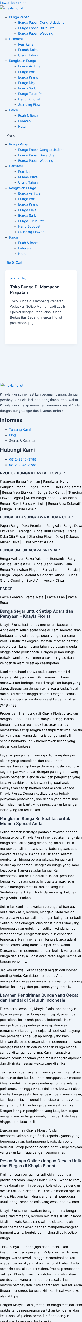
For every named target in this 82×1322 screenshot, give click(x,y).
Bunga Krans (28, 77)
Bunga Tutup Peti (31, 94)
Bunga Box (26, 72)
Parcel (13, 110)
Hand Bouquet (29, 99)
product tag (18, 278)
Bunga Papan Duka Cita (36, 28)
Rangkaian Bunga (22, 61)
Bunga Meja (27, 83)
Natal (22, 126)
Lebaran (24, 121)
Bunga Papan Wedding (35, 33)
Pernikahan (27, 44)
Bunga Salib (27, 88)
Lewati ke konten (13, 3)
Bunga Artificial (29, 66)
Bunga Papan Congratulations (41, 22)
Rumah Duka (28, 50)
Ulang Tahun (28, 55)
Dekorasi (16, 39)
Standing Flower (31, 105)
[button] (41, 135)
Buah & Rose (28, 116)
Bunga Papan (19, 17)
